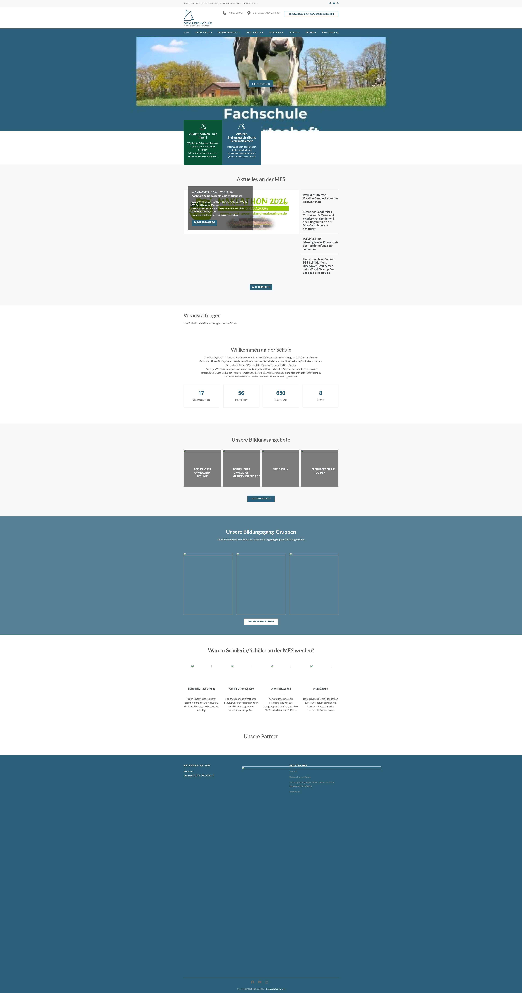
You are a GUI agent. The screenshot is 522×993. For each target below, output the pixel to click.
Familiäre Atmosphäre (241, 688)
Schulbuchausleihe (230, 3)
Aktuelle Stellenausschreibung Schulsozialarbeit (242, 138)
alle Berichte (261, 287)
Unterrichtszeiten (281, 688)
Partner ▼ (311, 32)
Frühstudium (320, 688)
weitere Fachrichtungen (261, 622)
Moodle (196, 3)
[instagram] (337, 3)
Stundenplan (210, 3)
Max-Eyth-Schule (198, 23)
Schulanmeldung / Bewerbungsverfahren (311, 14)
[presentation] (6, 84)
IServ (186, 3)
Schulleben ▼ (276, 32)
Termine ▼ (294, 32)
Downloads (249, 3)
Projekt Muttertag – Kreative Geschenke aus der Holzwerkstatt (320, 198)
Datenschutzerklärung (300, 777)
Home (186, 32)
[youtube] (334, 3)
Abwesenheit (329, 32)
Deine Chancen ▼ (255, 32)
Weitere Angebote (261, 499)
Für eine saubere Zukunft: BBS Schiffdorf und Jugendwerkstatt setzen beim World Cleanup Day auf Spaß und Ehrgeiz (319, 266)
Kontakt (293, 771)
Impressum (295, 791)
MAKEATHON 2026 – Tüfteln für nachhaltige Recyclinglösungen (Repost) (217, 194)
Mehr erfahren (204, 222)
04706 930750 (236, 13)
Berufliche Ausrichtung (201, 688)
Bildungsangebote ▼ (229, 32)
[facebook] (330, 3)
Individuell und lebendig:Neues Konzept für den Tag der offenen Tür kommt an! (320, 244)
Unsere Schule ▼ (203, 32)
